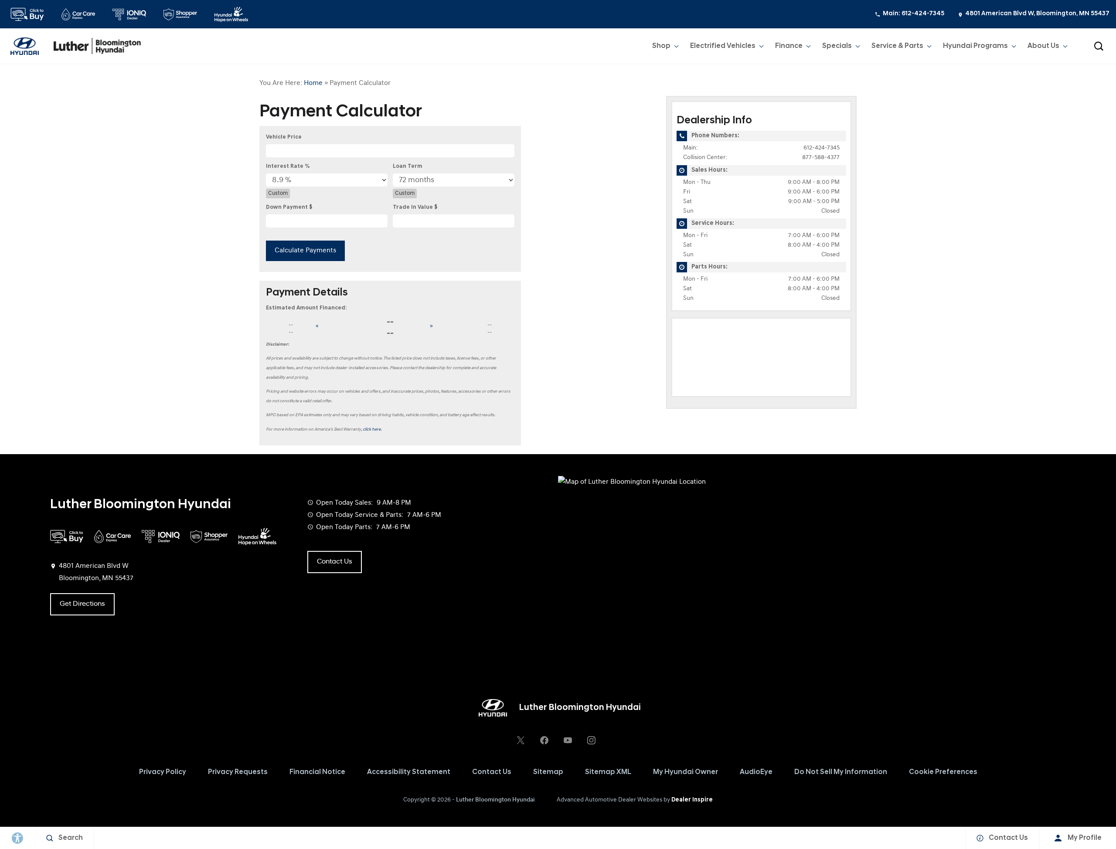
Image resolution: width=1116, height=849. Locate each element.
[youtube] (567, 740)
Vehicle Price (284, 137)
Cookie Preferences (943, 772)
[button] (1098, 46)
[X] (520, 740)
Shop (661, 46)
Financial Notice (317, 772)
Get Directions (82, 604)
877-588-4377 (821, 157)
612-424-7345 (821, 148)
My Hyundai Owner (685, 772)
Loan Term (407, 166)
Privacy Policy (162, 772)
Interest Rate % (288, 166)
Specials (837, 46)
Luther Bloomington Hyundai (495, 800)
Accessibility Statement (408, 772)
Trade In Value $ (415, 207)
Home (313, 83)
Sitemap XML (608, 772)
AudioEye (756, 772)
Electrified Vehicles (722, 46)
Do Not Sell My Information (840, 772)
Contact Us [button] (334, 561)
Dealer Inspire (692, 800)
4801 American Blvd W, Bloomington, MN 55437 (1037, 13)
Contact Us (491, 772)
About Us (1043, 46)
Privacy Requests (238, 772)
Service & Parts (897, 46)
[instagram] (591, 740)
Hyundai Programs (975, 48)
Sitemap (548, 772)
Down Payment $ (289, 207)
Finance (789, 46)
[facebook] (544, 740)
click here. (372, 429)
